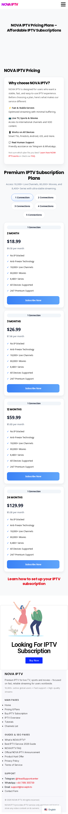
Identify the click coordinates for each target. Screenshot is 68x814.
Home (8, 705)
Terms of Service (13, 765)
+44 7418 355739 (25, 782)
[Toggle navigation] (63, 4)
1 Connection (22, 197)
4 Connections (45, 206)
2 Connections (45, 197)
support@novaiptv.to (21, 787)
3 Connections (22, 206)
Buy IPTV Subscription (16, 713)
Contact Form (11, 791)
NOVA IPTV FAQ (13, 748)
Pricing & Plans (12, 709)
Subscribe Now (33, 300)
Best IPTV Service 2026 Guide (20, 744)
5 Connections (34, 214)
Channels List (11, 726)
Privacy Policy (12, 760)
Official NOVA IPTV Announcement (22, 752)
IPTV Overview (12, 717)
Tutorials (9, 721)
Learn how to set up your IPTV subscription (34, 581)
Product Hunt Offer (14, 756)
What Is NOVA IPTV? (15, 739)
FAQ (33, 156)
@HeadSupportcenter (26, 778)
